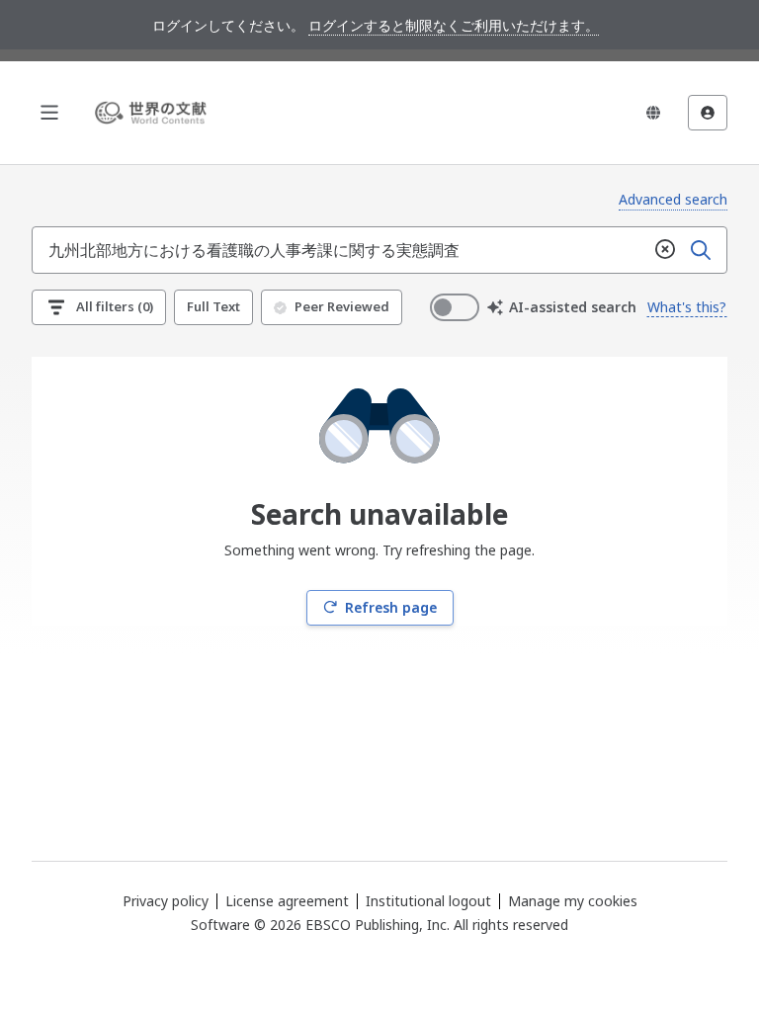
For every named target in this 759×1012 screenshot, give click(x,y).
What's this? (686, 306)
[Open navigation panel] (49, 112)
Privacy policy (166, 900)
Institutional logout (428, 900)
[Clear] (665, 250)
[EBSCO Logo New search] (154, 112)
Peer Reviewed (342, 306)
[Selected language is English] (653, 112)
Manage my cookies (572, 901)
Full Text (213, 306)
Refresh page (391, 607)
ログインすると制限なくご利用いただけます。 (453, 25)
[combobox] (340, 250)
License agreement (287, 900)
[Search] (700, 250)
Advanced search (673, 199)
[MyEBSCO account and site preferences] (707, 112)
